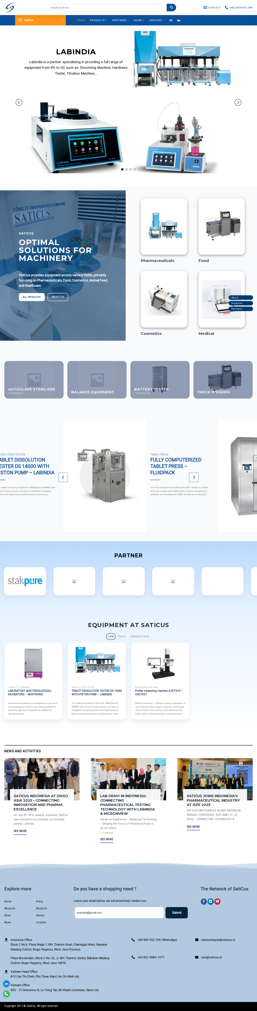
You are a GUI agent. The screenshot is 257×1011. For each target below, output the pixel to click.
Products (97, 20)
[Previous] (19, 102)
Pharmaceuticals (157, 260)
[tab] (111, 636)
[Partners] (250, 309)
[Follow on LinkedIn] (211, 901)
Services (155, 20)
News (138, 20)
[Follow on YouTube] (217, 901)
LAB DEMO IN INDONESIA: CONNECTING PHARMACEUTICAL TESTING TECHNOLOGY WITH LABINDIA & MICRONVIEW (127, 805)
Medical (206, 333)
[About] (250, 297)
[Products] (250, 303)
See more (20, 830)
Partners (119, 20)
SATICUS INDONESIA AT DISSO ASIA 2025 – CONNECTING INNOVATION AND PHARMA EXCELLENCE (41, 802)
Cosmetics (151, 333)
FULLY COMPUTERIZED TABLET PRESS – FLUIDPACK (175, 466)
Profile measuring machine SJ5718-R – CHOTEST (159, 692)
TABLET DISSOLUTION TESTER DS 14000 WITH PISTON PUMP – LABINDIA (97, 692)
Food (203, 260)
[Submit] (171, 7)
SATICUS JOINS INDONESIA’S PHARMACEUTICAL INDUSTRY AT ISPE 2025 (213, 800)
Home (81, 20)
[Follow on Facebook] (204, 901)
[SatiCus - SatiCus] (9, 7)
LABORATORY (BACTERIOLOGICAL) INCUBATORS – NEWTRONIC (29, 692)
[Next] (238, 102)
